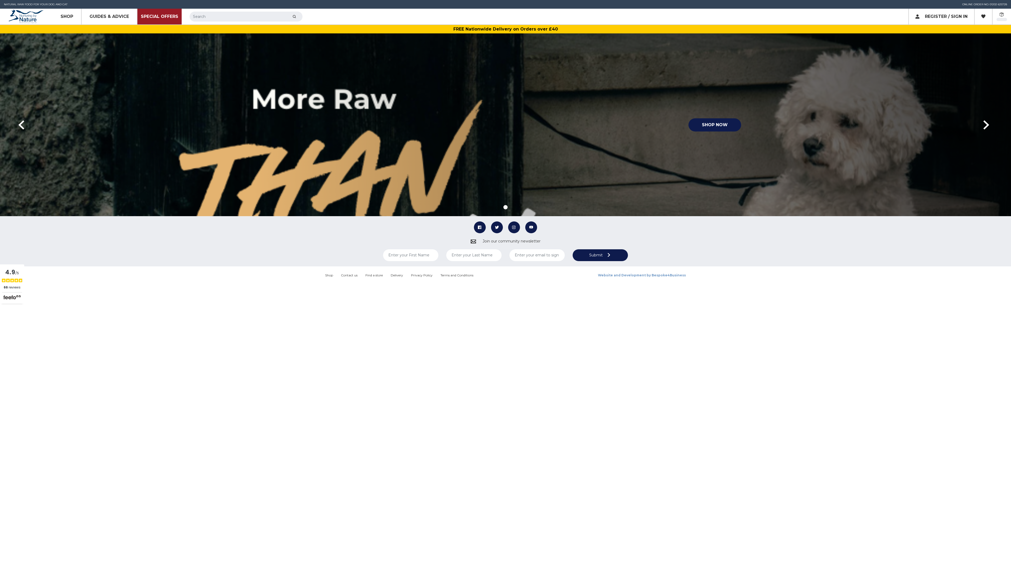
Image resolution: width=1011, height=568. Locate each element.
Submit (596, 255)
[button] (23, 124)
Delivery (397, 275)
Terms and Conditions (456, 275)
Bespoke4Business (669, 275)
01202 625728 (998, 4)
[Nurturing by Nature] (26, 17)
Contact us (349, 275)
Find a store (374, 275)
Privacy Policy (422, 275)
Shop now (715, 124)
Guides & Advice (109, 16)
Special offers (159, 16)
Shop (67, 16)
